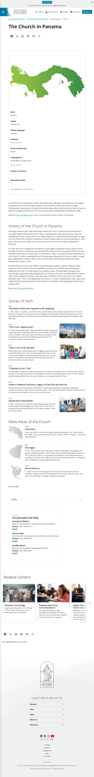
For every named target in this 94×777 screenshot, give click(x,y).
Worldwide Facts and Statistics (37, 19)
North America (55, 19)
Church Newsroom (24, 215)
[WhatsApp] (22, 36)
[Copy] (39, 36)
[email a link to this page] (27, 634)
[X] (17, 36)
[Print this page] (21, 634)
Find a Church (15, 165)
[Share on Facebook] (5, 634)
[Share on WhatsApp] (16, 634)
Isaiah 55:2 (37, 271)
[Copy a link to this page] (32, 634)
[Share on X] (10, 634)
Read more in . (21, 288)
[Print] (28, 36)
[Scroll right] (89, 603)
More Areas (13, 486)
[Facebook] (11, 36)
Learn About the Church (16, 19)
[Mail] (33, 36)
